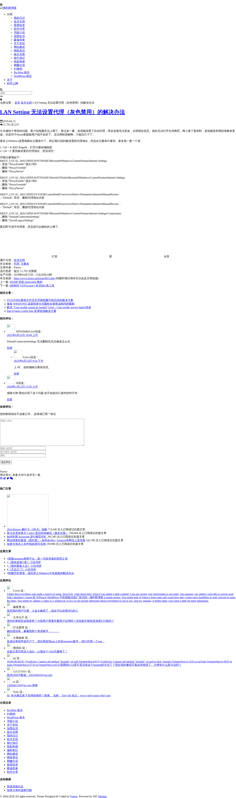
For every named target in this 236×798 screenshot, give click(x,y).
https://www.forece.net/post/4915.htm (34, 278)
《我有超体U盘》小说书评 (24, 562)
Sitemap (102, 796)
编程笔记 (12, 750)
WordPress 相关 (23, 76)
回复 (9, 347)
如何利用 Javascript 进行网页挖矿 (27, 536)
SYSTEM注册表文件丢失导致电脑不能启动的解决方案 (40, 300)
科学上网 (12, 83)
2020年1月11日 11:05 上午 (22, 386)
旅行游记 (19, 57)
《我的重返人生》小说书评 (24, 565)
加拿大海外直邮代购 (19, 790)
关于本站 (19, 43)
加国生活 (19, 36)
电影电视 (19, 61)
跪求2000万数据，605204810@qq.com (29, 675)
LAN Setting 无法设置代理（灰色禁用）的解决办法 (62, 112)
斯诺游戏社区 (15, 786)
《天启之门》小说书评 (22, 569)
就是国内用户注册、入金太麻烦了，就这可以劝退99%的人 (42, 610)
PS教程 (18, 68)
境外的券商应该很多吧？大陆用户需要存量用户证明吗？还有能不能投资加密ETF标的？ (60, 620)
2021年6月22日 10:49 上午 (22, 335)
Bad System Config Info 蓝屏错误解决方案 (31, 311)
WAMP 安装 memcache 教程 (26, 281)
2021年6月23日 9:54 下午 (29, 360)
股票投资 (19, 25)
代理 (16, 263)
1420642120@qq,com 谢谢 (22, 685)
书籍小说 (19, 32)
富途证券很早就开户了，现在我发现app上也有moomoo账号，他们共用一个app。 (56, 641)
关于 (9, 79)
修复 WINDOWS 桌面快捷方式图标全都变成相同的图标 (41, 303)
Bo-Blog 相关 (22, 72)
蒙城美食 (19, 39)
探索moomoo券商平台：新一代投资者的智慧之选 (38, 558)
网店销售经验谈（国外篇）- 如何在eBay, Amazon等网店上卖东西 (46, 540)
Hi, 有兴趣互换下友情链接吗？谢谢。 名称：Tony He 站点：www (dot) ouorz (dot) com (58, 695)
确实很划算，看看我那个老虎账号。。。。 (33, 631)
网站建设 (19, 47)
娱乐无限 (19, 54)
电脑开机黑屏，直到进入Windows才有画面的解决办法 (41, 573)
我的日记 (19, 17)
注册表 (25, 263)
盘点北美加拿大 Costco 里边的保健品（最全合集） (37, 533)
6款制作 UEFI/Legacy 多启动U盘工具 (32, 285)
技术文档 (19, 21)
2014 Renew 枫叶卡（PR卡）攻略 (27, 529)
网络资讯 (19, 50)
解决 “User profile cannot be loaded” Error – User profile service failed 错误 (49, 307)
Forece (74, 796)
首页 (17, 102)
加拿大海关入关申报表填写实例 (26, 543)
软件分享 (19, 28)
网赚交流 (19, 65)
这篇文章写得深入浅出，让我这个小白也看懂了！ (37, 651)
